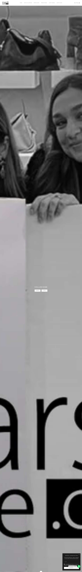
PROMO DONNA (44, 2)
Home (21, 2)
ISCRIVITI (71, 567)
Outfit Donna (52, 2)
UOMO (44, 290)
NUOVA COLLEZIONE (28, 2)
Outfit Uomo (59, 2)
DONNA (37, 290)
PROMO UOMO (36, 2)
